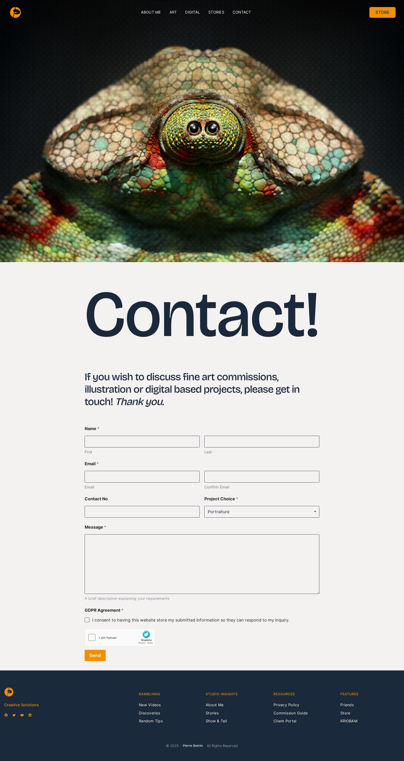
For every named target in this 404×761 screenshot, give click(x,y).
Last (208, 452)
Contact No (96, 498)
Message (95, 527)
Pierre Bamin (193, 746)
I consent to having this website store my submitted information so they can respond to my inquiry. (190, 620)
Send (95, 655)
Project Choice (221, 498)
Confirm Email (216, 487)
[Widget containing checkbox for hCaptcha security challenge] (120, 637)
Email (89, 487)
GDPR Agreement (104, 610)
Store (382, 12)
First (88, 452)
